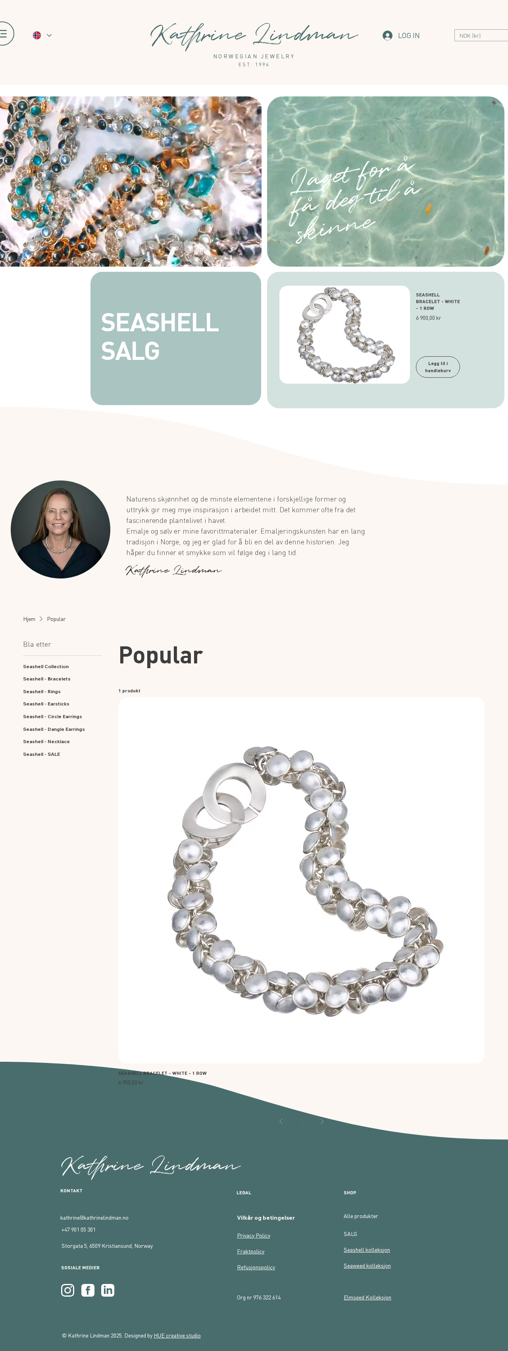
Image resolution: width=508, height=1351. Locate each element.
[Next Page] (322, 1121)
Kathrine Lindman (151, 1165)
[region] (62, 532)
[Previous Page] (281, 1121)
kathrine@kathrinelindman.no (94, 1217)
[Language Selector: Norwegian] (42, 35)
